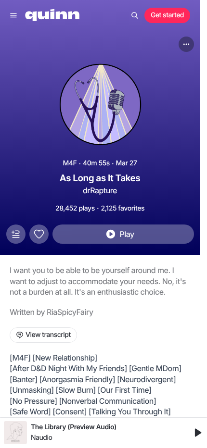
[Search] (134, 15)
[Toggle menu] (13, 15)
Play (126, 234)
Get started (167, 15)
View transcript (48, 335)
